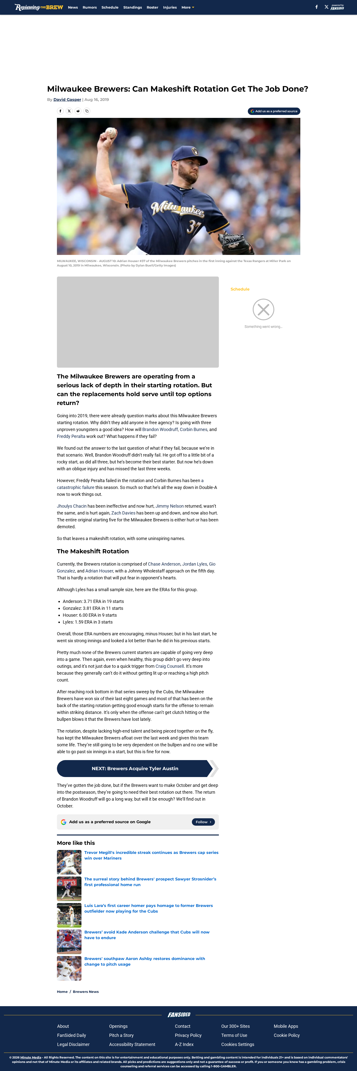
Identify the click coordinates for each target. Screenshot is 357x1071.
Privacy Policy (188, 1035)
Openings (118, 1026)
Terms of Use (234, 1035)
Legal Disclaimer (73, 1044)
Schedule (110, 7)
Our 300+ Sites (235, 1026)
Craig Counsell (170, 666)
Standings (132, 7)
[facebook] (317, 7)
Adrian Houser (99, 570)
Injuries (170, 7)
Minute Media (30, 1057)
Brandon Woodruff (160, 429)
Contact (182, 1026)
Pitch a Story (121, 1035)
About (63, 1026)
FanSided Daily (71, 1035)
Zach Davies (123, 512)
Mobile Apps (286, 1026)
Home (62, 991)
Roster (152, 7)
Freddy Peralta (71, 436)
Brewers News (86, 991)
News (73, 7)
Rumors (90, 7)
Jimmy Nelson (170, 506)
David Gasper (67, 99)
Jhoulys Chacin (72, 506)
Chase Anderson (164, 564)
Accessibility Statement (132, 1044)
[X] (327, 7)
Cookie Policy (287, 1035)
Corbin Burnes (193, 429)
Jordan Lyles (194, 564)
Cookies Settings (237, 1044)
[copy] (86, 111)
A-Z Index (184, 1044)
